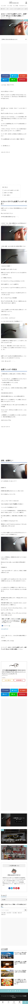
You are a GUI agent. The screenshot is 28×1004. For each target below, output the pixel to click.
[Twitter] (14, 76)
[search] (25, 910)
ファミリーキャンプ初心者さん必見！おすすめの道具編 (20, 971)
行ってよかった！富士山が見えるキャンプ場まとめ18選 (20, 953)
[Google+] (23, 76)
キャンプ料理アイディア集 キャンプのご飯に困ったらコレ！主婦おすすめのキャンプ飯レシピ (20, 981)
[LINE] (13, 80)
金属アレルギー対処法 (8, 192)
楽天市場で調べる (19, 680)
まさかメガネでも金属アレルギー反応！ (11, 190)
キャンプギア (3, 5)
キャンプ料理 (15, 5)
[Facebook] (5, 76)
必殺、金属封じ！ (7, 195)
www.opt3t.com (4, 629)
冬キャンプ (20, 912)
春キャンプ (3, 914)
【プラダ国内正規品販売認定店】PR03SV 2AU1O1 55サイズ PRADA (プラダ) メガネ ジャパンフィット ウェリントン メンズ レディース (14, 672)
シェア (8, 1003)
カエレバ (6, 675)
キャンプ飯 (14, 912)
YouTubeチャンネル (23, 5)
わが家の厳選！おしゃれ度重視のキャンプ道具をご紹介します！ (20, 963)
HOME (3, 8)
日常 (7, 8)
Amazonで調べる (8, 680)
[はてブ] (5, 80)
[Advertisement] (14, 58)
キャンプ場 (9, 5)
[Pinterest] (22, 80)
